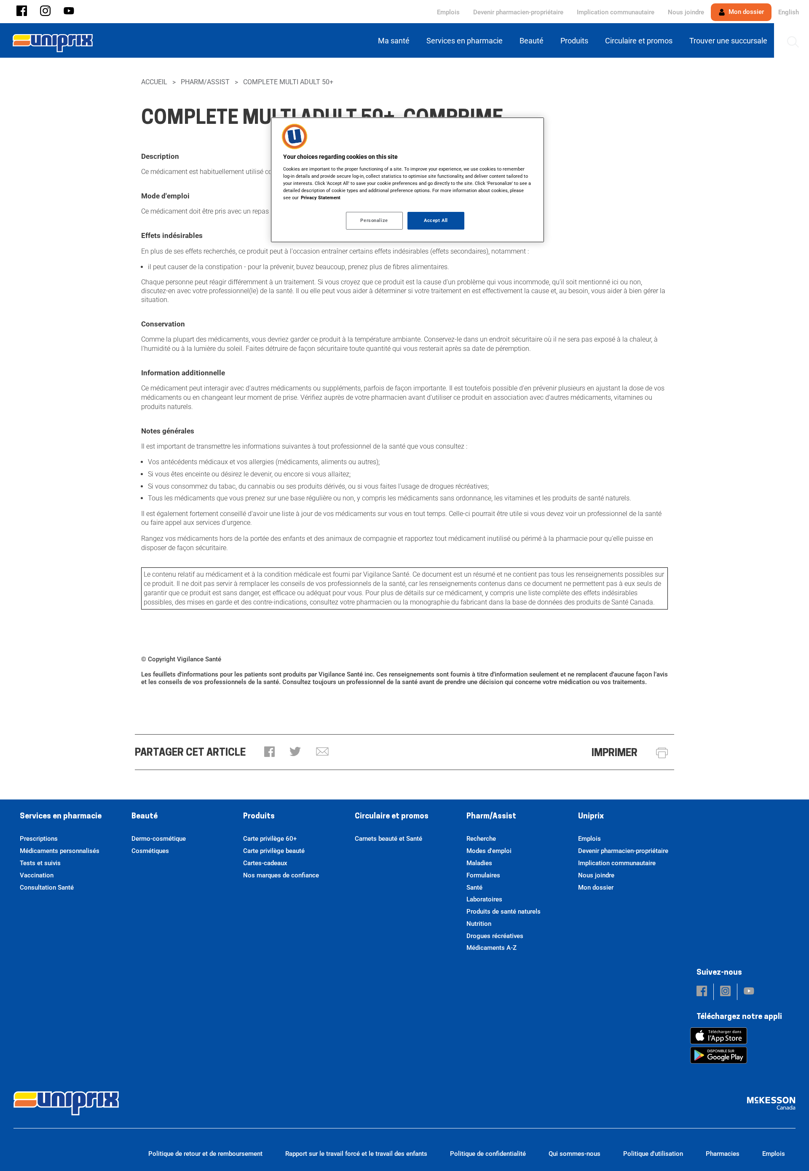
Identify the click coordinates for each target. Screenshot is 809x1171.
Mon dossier (745, 12)
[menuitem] (395, 40)
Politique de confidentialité (488, 1154)
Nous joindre (686, 12)
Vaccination (37, 875)
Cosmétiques (150, 851)
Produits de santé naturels (503, 911)
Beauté (144, 817)
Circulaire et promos (392, 817)
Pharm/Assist (205, 82)
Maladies (479, 863)
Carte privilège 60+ (270, 838)
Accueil (154, 82)
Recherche (481, 838)
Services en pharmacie (61, 817)
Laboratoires (484, 899)
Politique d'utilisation (653, 1154)
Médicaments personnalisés (59, 851)
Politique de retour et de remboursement (205, 1154)
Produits (259, 817)
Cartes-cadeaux (265, 863)
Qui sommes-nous (574, 1154)
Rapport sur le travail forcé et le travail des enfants (356, 1154)
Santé (474, 887)
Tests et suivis (40, 863)
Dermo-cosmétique (158, 838)
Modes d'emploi (489, 851)
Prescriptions (39, 838)
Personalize (374, 220)
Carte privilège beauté (274, 851)
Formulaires (483, 875)
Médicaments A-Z (491, 948)
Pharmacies (722, 1154)
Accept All (436, 220)
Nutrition (478, 924)
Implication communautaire (615, 12)
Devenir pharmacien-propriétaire (518, 12)
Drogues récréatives (494, 936)
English (788, 12)
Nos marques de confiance (281, 875)
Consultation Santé (47, 887)
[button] (21, 11)
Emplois (448, 12)
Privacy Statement (320, 198)
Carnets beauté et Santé (388, 838)
